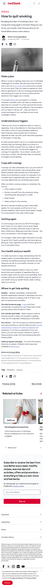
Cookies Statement (16, 578)
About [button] (3, 530)
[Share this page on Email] (15, 44)
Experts (20, 370)
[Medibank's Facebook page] (3, 566)
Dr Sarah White (21, 37)
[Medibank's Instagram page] (13, 566)
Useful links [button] (5, 522)
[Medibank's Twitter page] (8, 566)
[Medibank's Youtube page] (23, 566)
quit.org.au (15, 346)
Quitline (12, 100)
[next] (41, 393)
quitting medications (29, 327)
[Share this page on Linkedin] (10, 44)
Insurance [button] (5, 514)
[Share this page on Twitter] (6, 44)
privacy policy (18, 486)
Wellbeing (5, 11)
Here (25, 304)
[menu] (4, 4)
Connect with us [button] (7, 537)
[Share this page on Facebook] (2, 44)
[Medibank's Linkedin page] (18, 566)
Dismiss (7, 583)
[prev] (37, 393)
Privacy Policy (31, 578)
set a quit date (20, 86)
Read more (12, 448)
